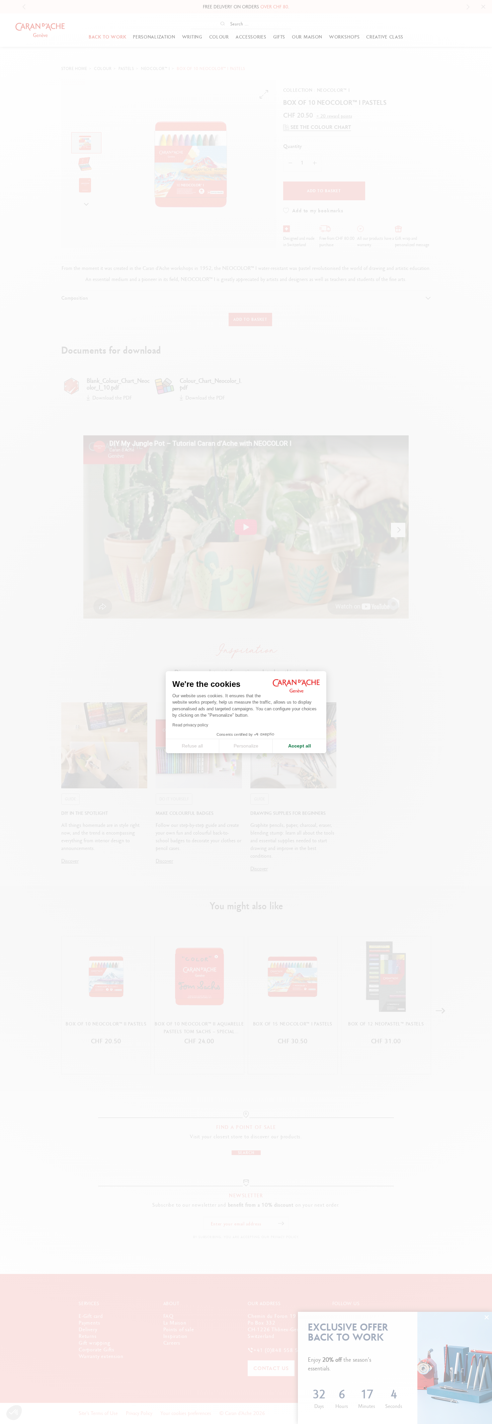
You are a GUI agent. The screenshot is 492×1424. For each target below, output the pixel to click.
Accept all (299, 746)
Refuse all (192, 746)
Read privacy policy (190, 725)
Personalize (246, 746)
